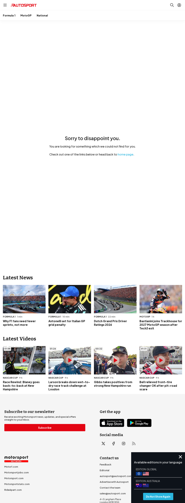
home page (125, 154)
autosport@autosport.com (116, 476)
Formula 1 (9, 15)
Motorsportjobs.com (16, 472)
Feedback (105, 464)
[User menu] (179, 5)
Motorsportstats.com (17, 484)
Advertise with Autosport (114, 481)
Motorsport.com (13, 478)
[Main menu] (5, 5)
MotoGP (26, 15)
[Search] (172, 5)
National (42, 15)
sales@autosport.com (113, 493)
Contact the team (110, 487)
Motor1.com (11, 466)
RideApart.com (13, 489)
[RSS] (133, 443)
